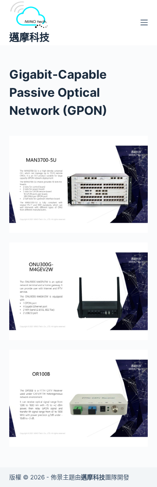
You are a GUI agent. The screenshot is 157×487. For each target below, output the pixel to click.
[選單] (144, 22)
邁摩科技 (29, 37)
